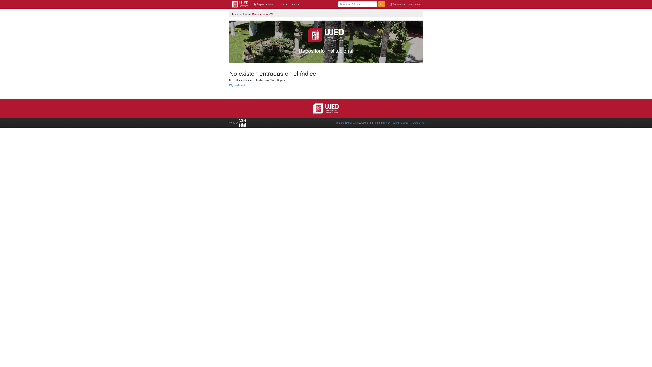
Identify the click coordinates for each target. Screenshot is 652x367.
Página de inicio (265, 4)
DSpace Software (345, 123)
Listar (282, 4)
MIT (383, 123)
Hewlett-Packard (400, 123)
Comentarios (417, 123)
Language (413, 4)
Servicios (397, 4)
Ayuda (295, 4)
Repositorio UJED (262, 14)
